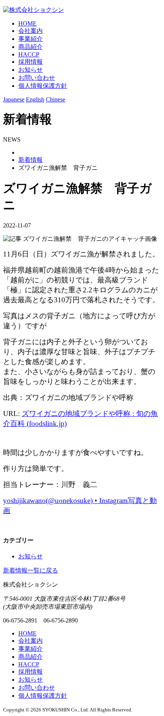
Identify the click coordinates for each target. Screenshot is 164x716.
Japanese (13, 99)
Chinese (55, 99)
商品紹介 (30, 47)
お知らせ (30, 69)
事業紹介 (30, 38)
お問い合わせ (36, 77)
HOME (27, 23)
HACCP (28, 54)
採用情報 (30, 61)
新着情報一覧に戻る (30, 570)
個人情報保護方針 (42, 85)
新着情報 (30, 159)
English (35, 99)
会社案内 (30, 30)
